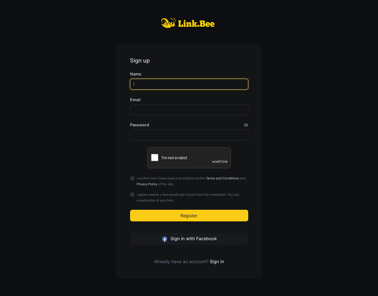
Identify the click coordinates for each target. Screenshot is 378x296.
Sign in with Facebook (193, 238)
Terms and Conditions (222, 178)
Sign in (217, 261)
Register (189, 215)
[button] (246, 125)
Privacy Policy (147, 184)
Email (135, 99)
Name (135, 74)
